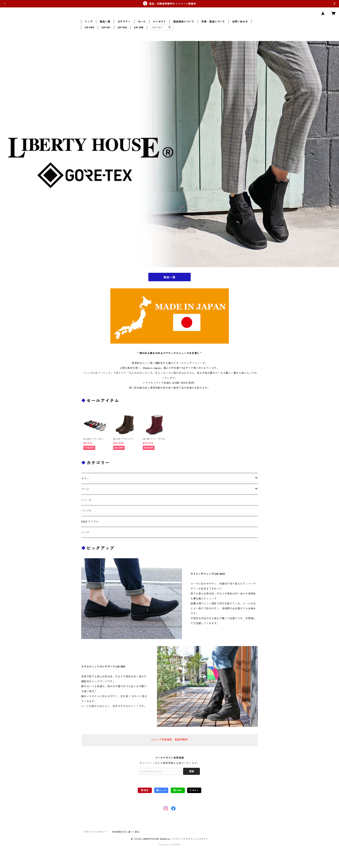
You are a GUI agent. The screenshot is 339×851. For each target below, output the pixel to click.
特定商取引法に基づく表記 (125, 832)
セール (142, 21)
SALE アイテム (90, 521)
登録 (191, 771)
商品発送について (183, 21)
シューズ (86, 500)
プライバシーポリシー (95, 832)
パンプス (86, 510)
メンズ (85, 532)
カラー (85, 478)
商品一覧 (105, 21)
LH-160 (89, 27)
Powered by (166, 844)
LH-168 (138, 27)
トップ (89, 21)
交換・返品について (213, 21)
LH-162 (122, 27)
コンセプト (159, 21)
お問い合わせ (240, 21)
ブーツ (85, 489)
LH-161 (106, 27)
